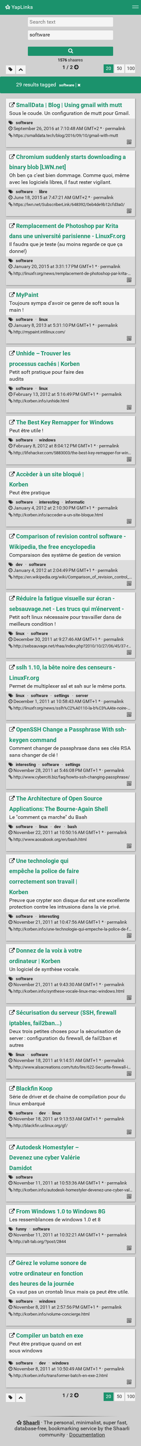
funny (21, 1229)
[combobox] (70, 35)
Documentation (87, 1435)
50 (119, 68)
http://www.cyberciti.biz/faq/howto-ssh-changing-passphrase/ (71, 777)
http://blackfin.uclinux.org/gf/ (40, 1125)
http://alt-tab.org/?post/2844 (39, 1241)
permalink (68, 128)
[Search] (70, 51)
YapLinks (21, 7)
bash (72, 826)
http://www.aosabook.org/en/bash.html (49, 839)
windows (47, 440)
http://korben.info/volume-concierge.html (51, 1314)
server (82, 695)
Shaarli (31, 1422)
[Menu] (135, 9)
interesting (49, 502)
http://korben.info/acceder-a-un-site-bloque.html (57, 514)
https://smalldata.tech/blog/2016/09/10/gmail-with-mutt (65, 135)
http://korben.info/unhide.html (40, 400)
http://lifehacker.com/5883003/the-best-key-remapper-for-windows (75, 452)
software (66, 85)
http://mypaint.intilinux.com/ (38, 331)
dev (19, 564)
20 (108, 68)
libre (43, 191)
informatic (75, 502)
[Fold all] (21, 69)
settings (61, 695)
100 (131, 68)
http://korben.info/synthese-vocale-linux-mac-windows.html (68, 991)
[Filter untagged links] (10, 69)
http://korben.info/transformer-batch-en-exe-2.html (60, 1375)
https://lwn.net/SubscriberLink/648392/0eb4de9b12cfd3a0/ (68, 204)
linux (43, 319)
